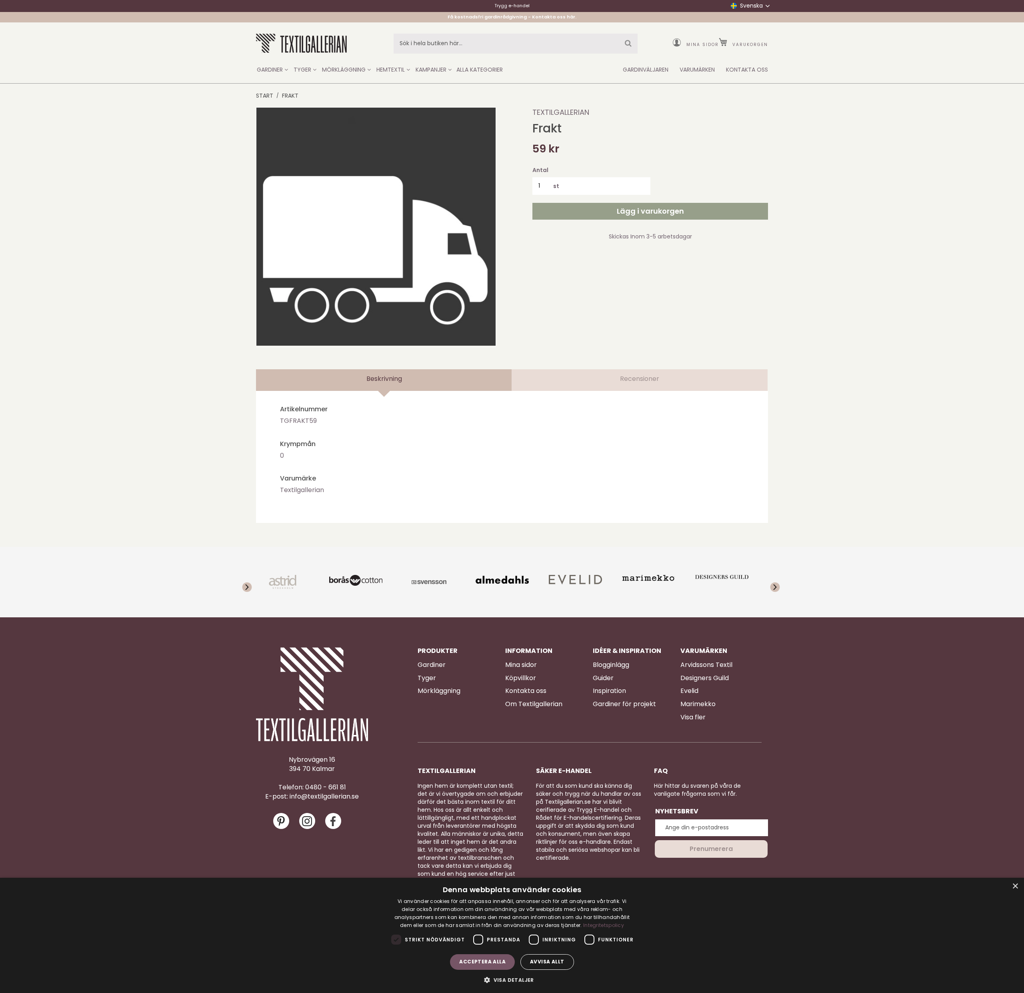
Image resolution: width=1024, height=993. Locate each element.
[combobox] (516, 44)
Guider (603, 678)
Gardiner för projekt (624, 704)
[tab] (384, 380)
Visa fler (693, 717)
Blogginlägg (611, 665)
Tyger (427, 678)
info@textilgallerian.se (324, 796)
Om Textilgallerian (533, 704)
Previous (254, 582)
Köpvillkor (520, 678)
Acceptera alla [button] (482, 961)
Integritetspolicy (603, 925)
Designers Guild (704, 678)
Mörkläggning (439, 691)
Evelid (689, 691)
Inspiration (609, 691)
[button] (512, 979)
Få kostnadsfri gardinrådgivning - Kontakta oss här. (512, 17)
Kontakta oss (525, 691)
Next (770, 582)
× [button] (1015, 886)
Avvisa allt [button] (547, 961)
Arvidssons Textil (706, 665)
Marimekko (698, 704)
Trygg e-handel (512, 5)
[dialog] (512, 935)
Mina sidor (702, 45)
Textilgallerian (560, 112)
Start (264, 96)
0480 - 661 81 (325, 787)
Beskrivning (384, 378)
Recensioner (639, 378)
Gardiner (432, 665)
